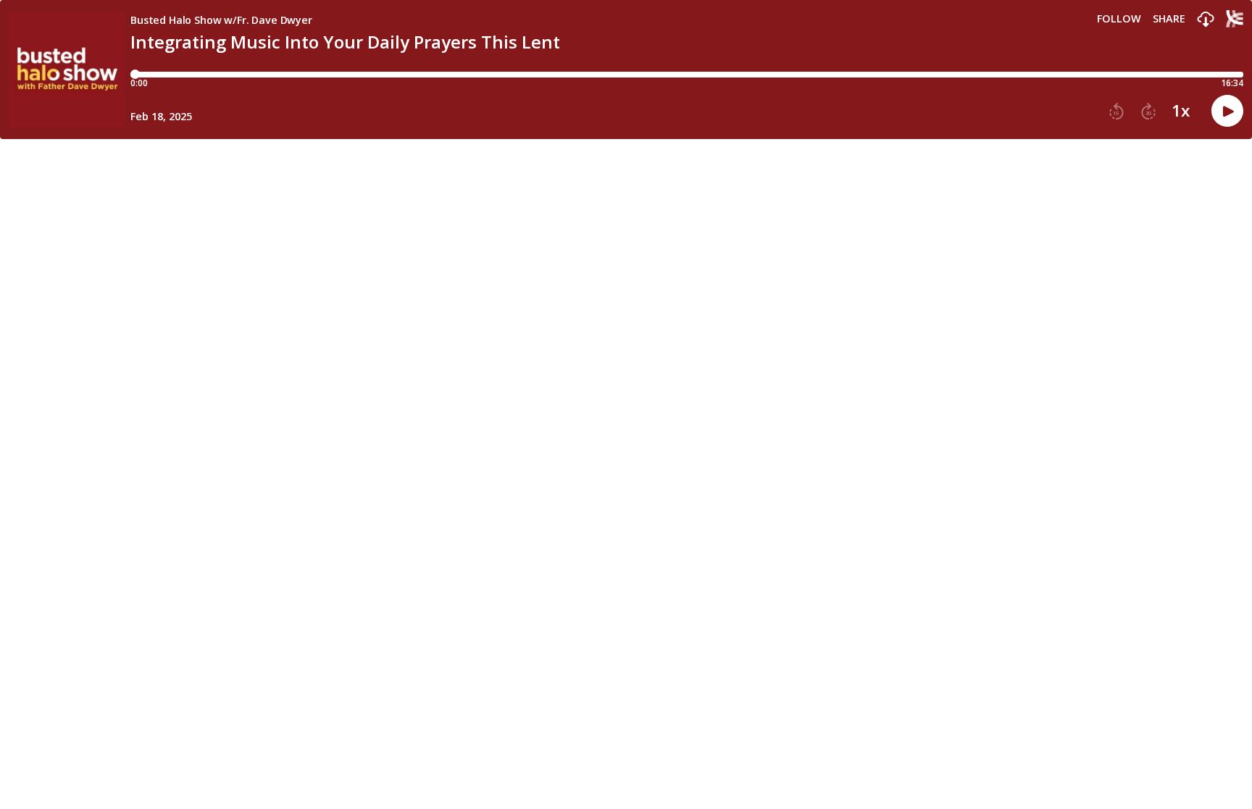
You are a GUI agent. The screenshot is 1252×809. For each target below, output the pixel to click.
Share (1169, 19)
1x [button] (1181, 111)
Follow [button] (1119, 19)
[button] (1205, 20)
